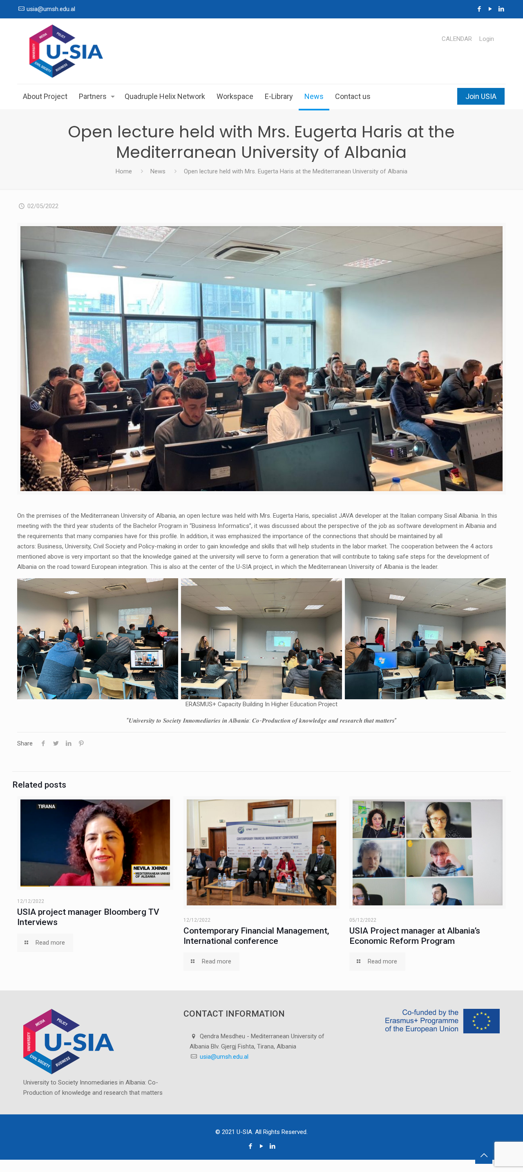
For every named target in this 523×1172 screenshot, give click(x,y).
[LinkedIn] (501, 9)
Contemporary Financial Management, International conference (256, 936)
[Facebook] (479, 9)
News (157, 171)
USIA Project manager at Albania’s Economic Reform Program (414, 936)
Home (124, 171)
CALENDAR (457, 39)
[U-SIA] (66, 51)
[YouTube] (490, 9)
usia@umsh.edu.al (51, 9)
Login (486, 39)
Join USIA (480, 96)
